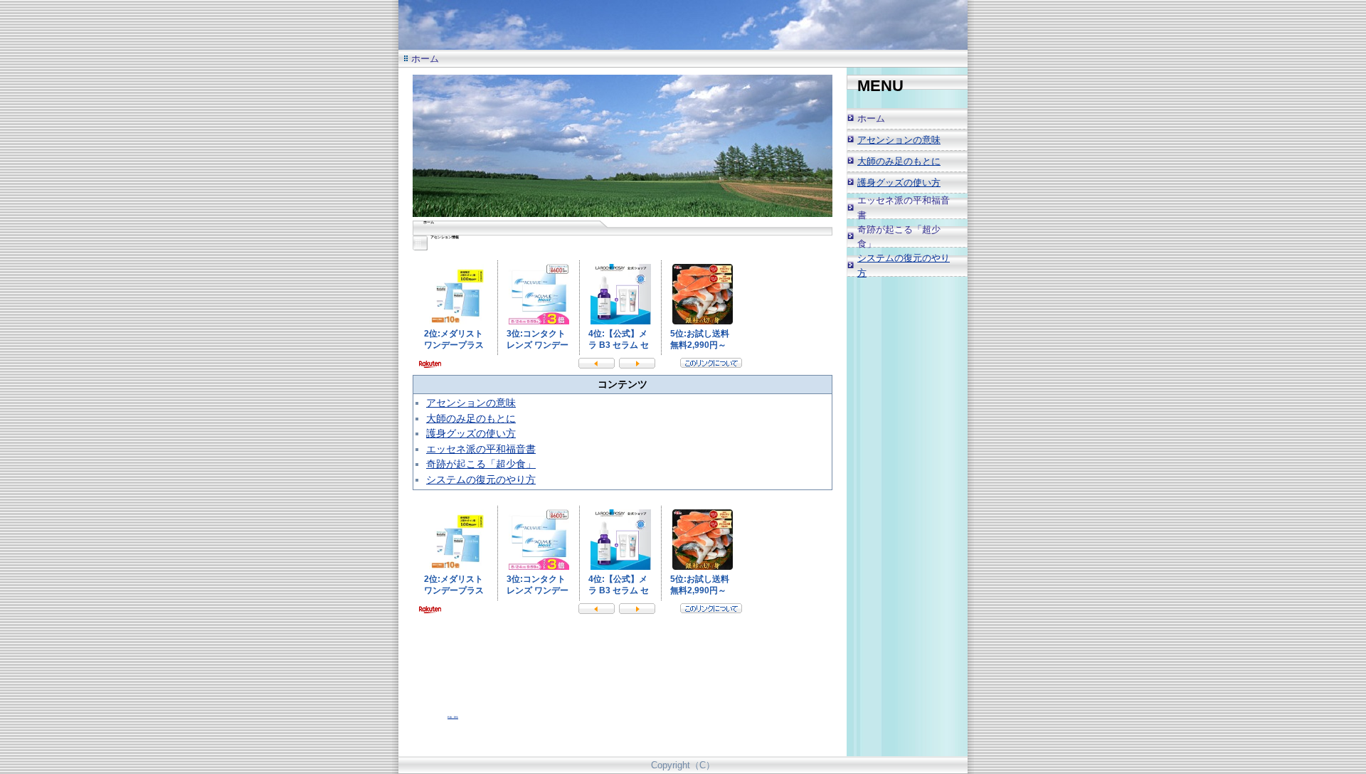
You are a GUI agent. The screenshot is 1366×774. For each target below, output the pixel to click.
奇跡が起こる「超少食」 (481, 464)
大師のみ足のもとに (471, 418)
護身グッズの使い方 (471, 433)
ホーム (871, 118)
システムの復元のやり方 (481, 479)
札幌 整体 (453, 717)
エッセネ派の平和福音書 (481, 449)
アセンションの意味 (471, 402)
